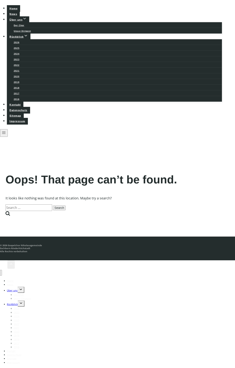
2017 (16, 93)
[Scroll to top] (3, 264)
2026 (16, 42)
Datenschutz (18, 110)
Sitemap (15, 115)
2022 (16, 65)
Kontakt (15, 104)
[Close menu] (1, 273)
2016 (16, 99)
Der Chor (19, 25)
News (13, 14)
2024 (16, 54)
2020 (16, 76)
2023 (16, 59)
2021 (16, 71)
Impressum (17, 121)
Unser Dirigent (22, 31)
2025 (16, 48)
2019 (16, 82)
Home (13, 8)
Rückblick (12, 304)
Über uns (12, 290)
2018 (16, 88)
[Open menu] (4, 133)
